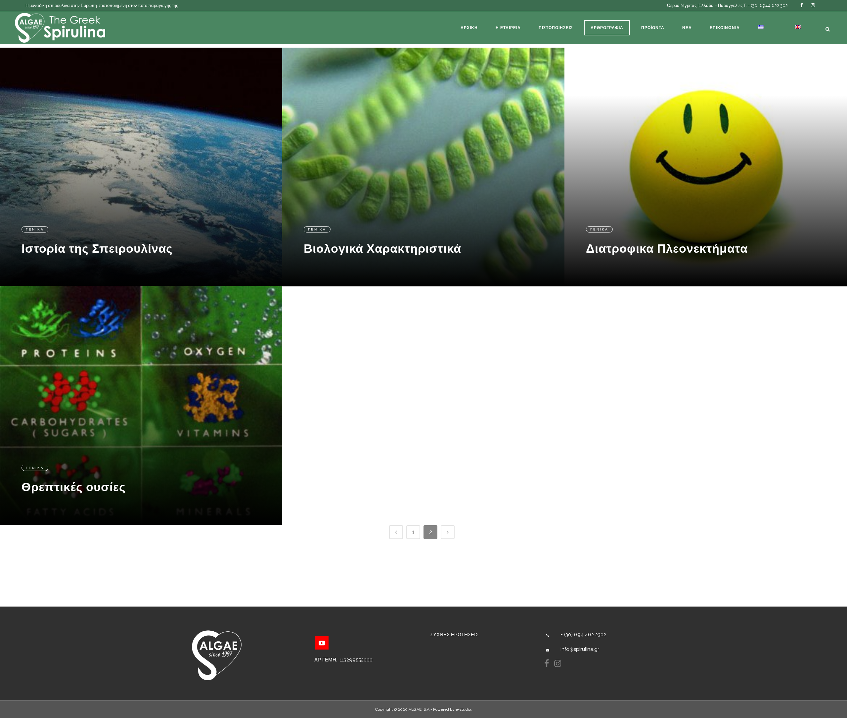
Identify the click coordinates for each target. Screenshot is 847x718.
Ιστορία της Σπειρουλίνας (97, 248)
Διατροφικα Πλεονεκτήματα (667, 248)
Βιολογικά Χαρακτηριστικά (382, 248)
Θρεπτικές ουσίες (74, 487)
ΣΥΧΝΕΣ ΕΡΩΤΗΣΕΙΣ (454, 635)
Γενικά (35, 229)
